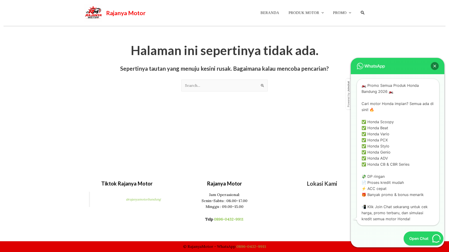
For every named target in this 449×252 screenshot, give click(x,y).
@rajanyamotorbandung (143, 199)
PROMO (340, 13)
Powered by (348, 94)
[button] (321, 13)
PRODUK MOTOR (304, 13)
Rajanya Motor (126, 12)
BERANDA (270, 13)
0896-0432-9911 (228, 219)
